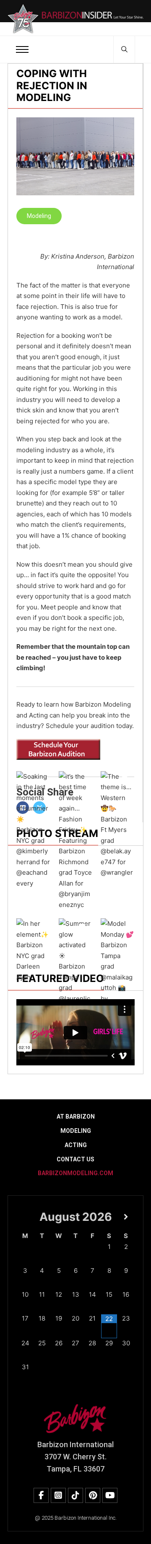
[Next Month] (126, 1216)
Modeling (39, 215)
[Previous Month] (25, 1216)
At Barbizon (76, 1116)
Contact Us (75, 1159)
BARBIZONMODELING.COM (75, 1173)
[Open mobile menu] (22, 49)
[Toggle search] (124, 49)
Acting (76, 1145)
